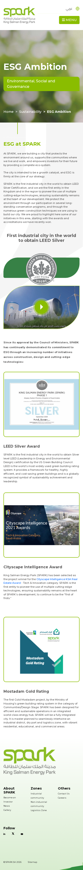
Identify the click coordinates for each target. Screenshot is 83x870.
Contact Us (64, 793)
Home (8, 112)
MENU (71, 20)
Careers (62, 797)
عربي (69, 9)
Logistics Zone (39, 810)
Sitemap (32, 862)
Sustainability (30, 112)
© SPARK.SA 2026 (12, 862)
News (6, 806)
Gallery (7, 810)
